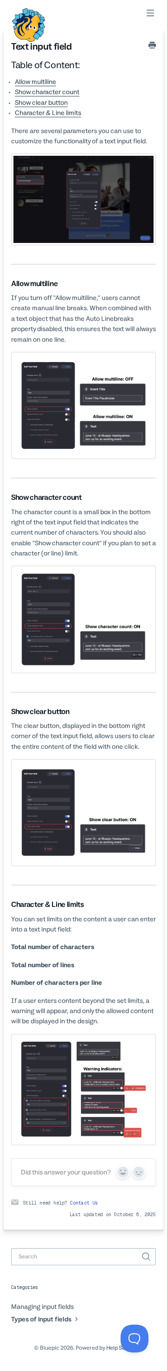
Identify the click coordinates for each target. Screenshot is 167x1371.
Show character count (47, 92)
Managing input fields (42, 1306)
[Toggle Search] (146, 1257)
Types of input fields (42, 1319)
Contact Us (84, 1203)
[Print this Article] (152, 46)
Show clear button (41, 102)
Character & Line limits (48, 112)
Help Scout (120, 1348)
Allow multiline (35, 81)
